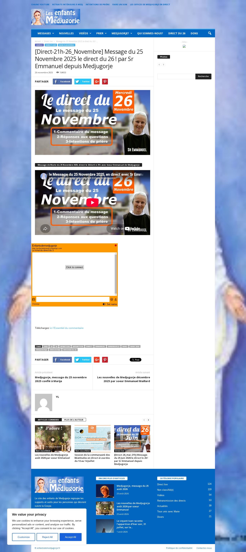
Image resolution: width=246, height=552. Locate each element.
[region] (46, 527)
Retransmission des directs (171, 500)
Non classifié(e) (66, 45)
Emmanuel (100, 346)
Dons (194, 33)
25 (51, 346)
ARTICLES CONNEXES (48, 419)
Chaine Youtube (40, 4)
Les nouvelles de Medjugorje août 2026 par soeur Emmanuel (52, 456)
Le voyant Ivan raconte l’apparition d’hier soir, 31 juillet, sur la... (131, 524)
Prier (99, 33)
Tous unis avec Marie (168, 511)
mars (124, 346)
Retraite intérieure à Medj (67, 4)
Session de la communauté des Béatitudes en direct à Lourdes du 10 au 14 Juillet (92, 458)
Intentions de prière (97, 4)
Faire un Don (119, 4)
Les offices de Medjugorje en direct (150, 4)
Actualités (162, 506)
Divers (160, 517)
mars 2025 (134, 346)
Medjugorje (41, 350)
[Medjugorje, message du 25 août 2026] (105, 491)
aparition (65, 346)
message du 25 (69, 350)
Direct (89, 346)
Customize (24, 537)
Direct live (51, 45)
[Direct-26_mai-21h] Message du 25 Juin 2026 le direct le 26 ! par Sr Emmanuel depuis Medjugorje (131, 459)
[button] (210, 33)
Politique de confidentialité (179, 548)
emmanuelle (113, 346)
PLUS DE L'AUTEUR (73, 419)
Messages (44, 33)
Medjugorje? (120, 33)
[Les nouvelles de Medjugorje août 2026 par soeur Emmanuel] (53, 438)
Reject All (47, 537)
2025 (46, 346)
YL (57, 396)
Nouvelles (66, 33)
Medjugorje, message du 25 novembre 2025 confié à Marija (61, 379)
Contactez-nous (204, 548)
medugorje (55, 350)
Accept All (70, 537)
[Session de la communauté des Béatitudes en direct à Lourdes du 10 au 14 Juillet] (93, 438)
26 (56, 346)
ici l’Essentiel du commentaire (67, 328)
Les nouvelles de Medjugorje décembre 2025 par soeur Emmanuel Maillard (123, 379)
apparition (78, 346)
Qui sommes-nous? (150, 33)
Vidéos (83, 33)
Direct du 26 (176, 33)
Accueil (38, 41)
